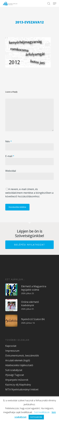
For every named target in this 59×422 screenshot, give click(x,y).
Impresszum (12, 350)
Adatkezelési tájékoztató (19, 365)
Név (8, 141)
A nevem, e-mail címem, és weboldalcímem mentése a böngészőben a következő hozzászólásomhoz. (29, 192)
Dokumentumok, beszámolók (22, 355)
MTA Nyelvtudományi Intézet (21, 389)
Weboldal (10, 170)
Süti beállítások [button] (41, 412)
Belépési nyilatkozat (29, 244)
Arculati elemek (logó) (17, 360)
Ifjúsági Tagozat (14, 375)
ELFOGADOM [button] (36, 417)
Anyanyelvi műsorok (16, 379)
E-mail (9, 156)
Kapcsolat (10, 346)
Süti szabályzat (13, 370)
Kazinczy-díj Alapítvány (18, 384)
